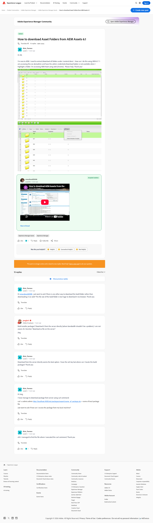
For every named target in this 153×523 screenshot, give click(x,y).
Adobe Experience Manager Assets (47, 10)
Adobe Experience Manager (28, 10)
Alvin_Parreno (27, 48)
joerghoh (26, 320)
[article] (59, 298)
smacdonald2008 (31, 179)
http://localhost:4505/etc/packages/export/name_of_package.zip (57, 401)
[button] (140, 10)
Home (3, 10)
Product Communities (13, 10)
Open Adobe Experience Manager (122, 21)
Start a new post (74, 264)
